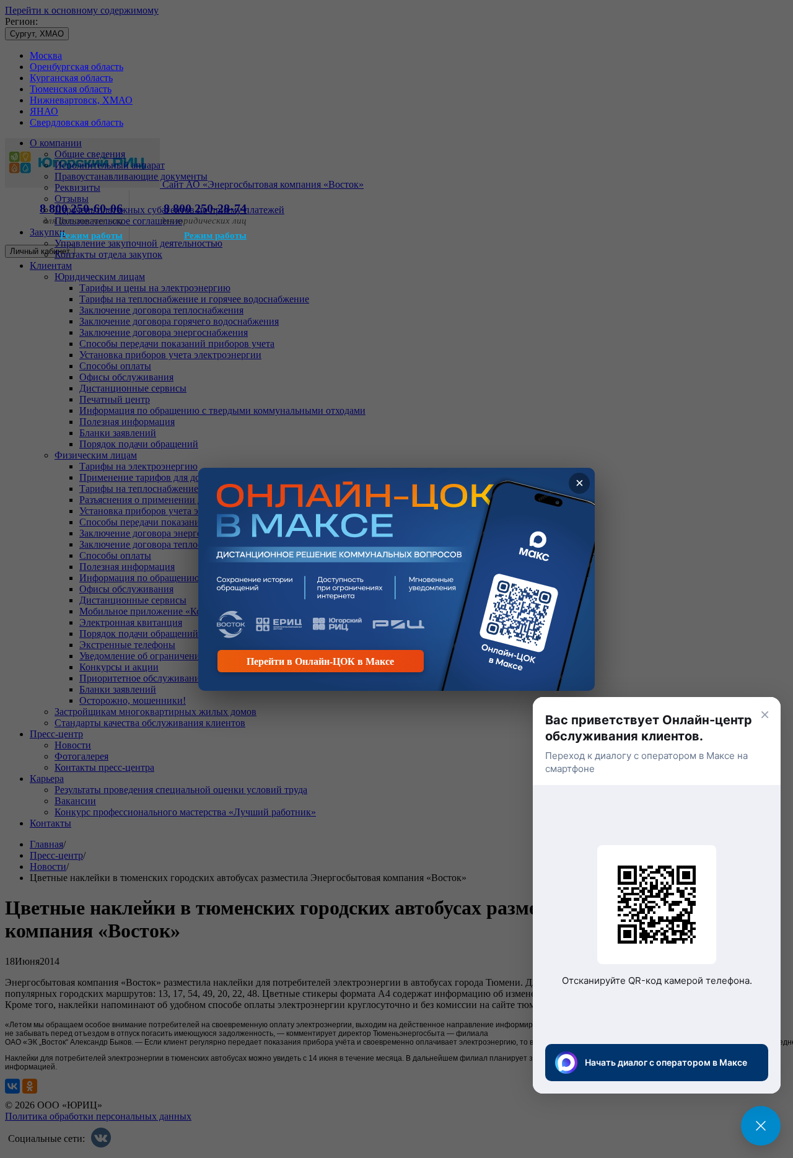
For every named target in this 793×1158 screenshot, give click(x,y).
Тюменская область (71, 89)
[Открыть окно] (761, 1126)
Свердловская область (76, 122)
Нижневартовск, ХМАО (81, 100)
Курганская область (71, 77)
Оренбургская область (76, 66)
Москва (46, 55)
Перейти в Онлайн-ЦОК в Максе (320, 661)
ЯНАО (44, 111)
